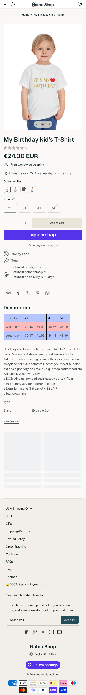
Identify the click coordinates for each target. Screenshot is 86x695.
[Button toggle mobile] (6, 4)
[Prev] (37, 124)
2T (10, 208)
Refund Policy (15, 539)
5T (54, 208)
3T (24, 208)
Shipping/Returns (18, 531)
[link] (18, 293)
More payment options (43, 245)
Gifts (9, 523)
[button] (13, 4)
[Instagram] (43, 632)
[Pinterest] (34, 632)
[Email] (59, 632)
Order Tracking (16, 546)
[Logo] (43, 4)
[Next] (49, 124)
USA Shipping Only (19, 508)
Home (25, 14)
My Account (14, 554)
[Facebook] (26, 632)
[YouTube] (51, 632)
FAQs (9, 561)
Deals (9, 516)
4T (39, 208)
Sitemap (11, 577)
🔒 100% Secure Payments (24, 584)
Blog (9, 569)
